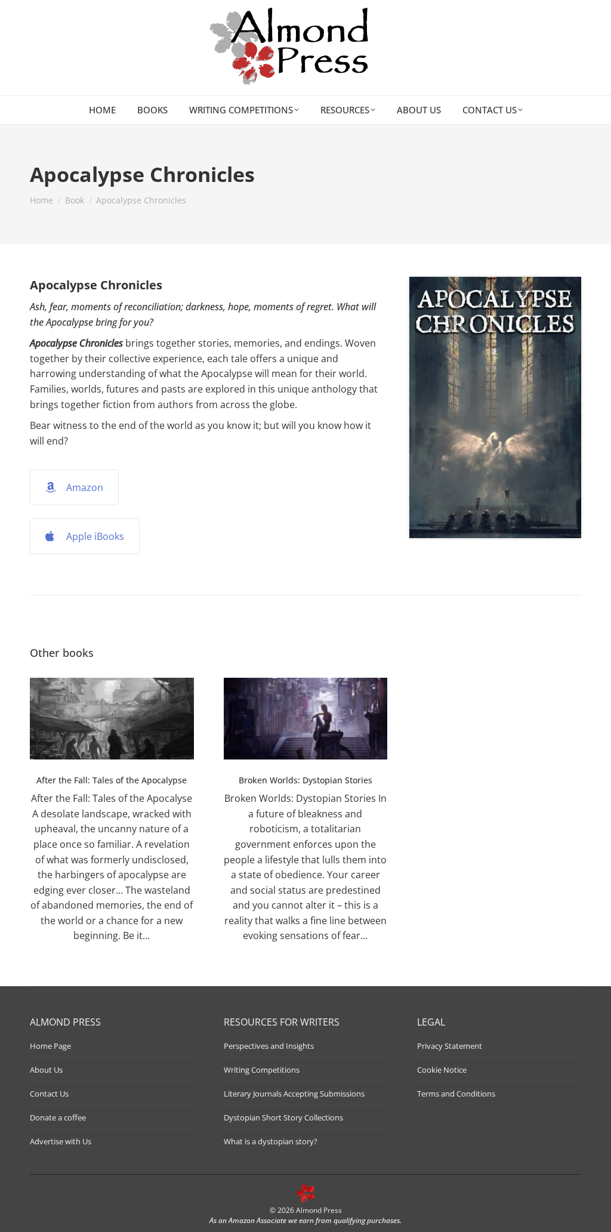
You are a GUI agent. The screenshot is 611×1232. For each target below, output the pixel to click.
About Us (46, 1069)
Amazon (84, 487)
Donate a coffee (58, 1117)
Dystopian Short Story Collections (283, 1117)
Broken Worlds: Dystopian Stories (305, 780)
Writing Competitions (262, 1069)
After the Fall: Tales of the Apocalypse (111, 780)
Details (111, 718)
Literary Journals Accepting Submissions (294, 1093)
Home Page (50, 1045)
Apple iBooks (95, 536)
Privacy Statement (449, 1045)
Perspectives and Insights (269, 1045)
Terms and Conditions (456, 1093)
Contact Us (49, 1093)
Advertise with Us (60, 1141)
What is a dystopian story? (270, 1141)
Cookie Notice (442, 1069)
